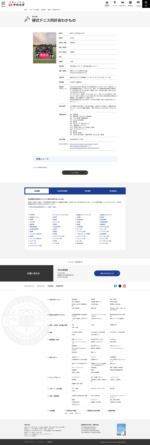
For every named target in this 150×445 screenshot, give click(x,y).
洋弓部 (55, 241)
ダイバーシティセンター (77, 367)
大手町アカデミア (76, 404)
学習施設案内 (113, 357)
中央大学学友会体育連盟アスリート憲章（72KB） (43, 207)
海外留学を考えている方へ (97, 339)
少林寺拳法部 (57, 227)
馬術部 (31, 236)
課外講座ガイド (94, 359)
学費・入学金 (75, 327)
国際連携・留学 (54, 340)
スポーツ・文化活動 (55, 389)
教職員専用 (111, 411)
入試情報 (52, 411)
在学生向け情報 (71, 411)
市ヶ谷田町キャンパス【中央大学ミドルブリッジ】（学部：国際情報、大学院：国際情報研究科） (43, 430)
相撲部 (31, 231)
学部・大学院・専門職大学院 (58, 325)
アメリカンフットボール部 (60, 215)
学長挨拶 (93, 299)
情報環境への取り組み (115, 304)
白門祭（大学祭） (76, 372)
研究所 (73, 334)
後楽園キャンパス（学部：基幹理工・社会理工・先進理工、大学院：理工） (39, 428)
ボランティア (94, 399)
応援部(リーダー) (34, 217)
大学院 (92, 325)
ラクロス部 (56, 243)
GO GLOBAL (113, 339)
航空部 (55, 219)
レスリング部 (104, 243)
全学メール (78, 413)
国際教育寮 (74, 345)
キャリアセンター (76, 377)
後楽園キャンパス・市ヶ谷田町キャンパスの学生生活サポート (99, 364)
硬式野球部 (103, 219)
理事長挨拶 (74, 299)
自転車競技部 (104, 222)
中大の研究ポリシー (95, 334)
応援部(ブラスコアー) (106, 215)
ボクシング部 (104, 238)
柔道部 (78, 224)
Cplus (66, 413)
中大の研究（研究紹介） (77, 332)
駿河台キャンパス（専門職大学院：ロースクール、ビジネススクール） (38, 434)
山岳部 (78, 222)
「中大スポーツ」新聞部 (83, 234)
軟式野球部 (103, 234)
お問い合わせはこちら (107, 273)
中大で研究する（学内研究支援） (118, 332)
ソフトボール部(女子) (35, 234)
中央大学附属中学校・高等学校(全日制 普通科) (90, 430)
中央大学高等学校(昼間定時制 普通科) (88, 427)
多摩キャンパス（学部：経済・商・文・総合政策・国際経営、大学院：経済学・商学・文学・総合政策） (44, 427)
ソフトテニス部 (81, 231)
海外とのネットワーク (115, 345)
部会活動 (112, 388)
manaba (71, 413)
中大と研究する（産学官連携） (98, 332)
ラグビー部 (33, 243)
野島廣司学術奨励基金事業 (116, 370)
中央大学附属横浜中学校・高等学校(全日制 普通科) (91, 432)
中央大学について (55, 299)
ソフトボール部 (104, 231)
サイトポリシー (41, 442)
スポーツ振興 (75, 388)
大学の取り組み (94, 304)
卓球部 (55, 234)
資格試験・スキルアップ (96, 341)
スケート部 (103, 229)
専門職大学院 (113, 325)
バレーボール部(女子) (35, 238)
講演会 (73, 399)
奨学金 (92, 370)
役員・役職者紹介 (76, 301)
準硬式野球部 (33, 227)
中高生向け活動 (75, 402)
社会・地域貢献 (54, 396)
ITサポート (93, 357)
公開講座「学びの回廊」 (116, 402)
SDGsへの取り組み (95, 395)
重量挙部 (102, 224)
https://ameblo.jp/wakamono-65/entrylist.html (84, 148)
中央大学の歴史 (113, 301)
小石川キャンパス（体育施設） (30, 435)
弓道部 (78, 217)
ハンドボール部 (57, 238)
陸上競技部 (80, 243)
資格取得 (74, 379)
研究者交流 (74, 352)
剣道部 (102, 217)
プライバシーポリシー (29, 442)
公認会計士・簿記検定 (115, 379)
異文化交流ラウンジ (95, 345)
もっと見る (75, 173)
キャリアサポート (55, 377)
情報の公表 (93, 308)
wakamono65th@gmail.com (78, 73)
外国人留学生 (113, 341)
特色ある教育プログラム (57, 315)
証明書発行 (74, 370)
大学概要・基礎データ (96, 301)
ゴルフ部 (32, 222)
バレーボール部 (104, 236)
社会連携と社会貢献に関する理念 (80, 395)
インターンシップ (114, 377)
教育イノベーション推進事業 (117, 318)
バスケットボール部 (58, 236)
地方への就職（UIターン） (97, 377)
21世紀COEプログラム (96, 318)
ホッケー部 (33, 241)
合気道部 (32, 214)
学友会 (73, 391)
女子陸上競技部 (34, 229)
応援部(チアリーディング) (84, 215)
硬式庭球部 (80, 219)
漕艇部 (55, 231)
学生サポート (53, 357)
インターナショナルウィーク (117, 348)
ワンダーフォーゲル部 (36, 245)
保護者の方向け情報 (93, 411)
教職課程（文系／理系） (77, 383)
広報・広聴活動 (75, 308)
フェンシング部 (81, 238)
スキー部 (79, 229)
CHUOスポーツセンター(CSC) (98, 388)
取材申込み (50, 442)
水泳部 (55, 229)
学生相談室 (93, 367)
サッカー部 (56, 222)
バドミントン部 (81, 236)
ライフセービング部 (105, 241)
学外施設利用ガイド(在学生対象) (79, 359)
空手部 (55, 217)
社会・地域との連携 (114, 399)
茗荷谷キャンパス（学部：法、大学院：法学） (33, 432)
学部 (73, 325)
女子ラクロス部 (104, 227)
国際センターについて (77, 339)
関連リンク (93, 352)
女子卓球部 (80, 227)
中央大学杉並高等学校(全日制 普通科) (88, 428)
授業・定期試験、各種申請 (116, 367)
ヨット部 (79, 241)
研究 (50, 332)
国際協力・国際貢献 (95, 348)
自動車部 (32, 224)
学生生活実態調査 (95, 372)
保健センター (113, 363)
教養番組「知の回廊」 (96, 402)
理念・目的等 (113, 299)
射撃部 (55, 224)
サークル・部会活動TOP (76, 262)
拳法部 (31, 219)
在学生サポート (75, 357)
